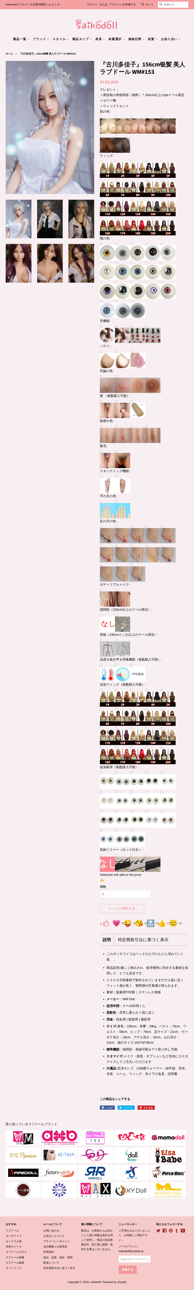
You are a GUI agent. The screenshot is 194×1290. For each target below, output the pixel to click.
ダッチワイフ (14, 1235)
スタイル (59, 39)
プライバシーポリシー (56, 1241)
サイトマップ (14, 1267)
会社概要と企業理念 (55, 1246)
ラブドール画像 (15, 1257)
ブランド (40, 39)
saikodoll (95, 1282)
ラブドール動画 (15, 1262)
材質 (152, 39)
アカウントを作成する (122, 4)
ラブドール (12, 1230)
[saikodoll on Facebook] (164, 1231)
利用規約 (48, 1251)
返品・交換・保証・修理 (58, 1257)
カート (150, 4)
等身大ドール (14, 1246)
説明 (107, 940)
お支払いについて (54, 1235)
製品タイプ (81, 39)
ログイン (92, 4)
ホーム (9, 53)
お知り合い (170, 39)
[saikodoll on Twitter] (158, 1231)
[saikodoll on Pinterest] (171, 1231)
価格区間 (135, 39)
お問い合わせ (51, 1230)
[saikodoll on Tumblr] (177, 1231)
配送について (51, 1262)
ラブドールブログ (16, 1251)
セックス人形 (14, 1241)
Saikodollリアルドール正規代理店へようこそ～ (34, 4)
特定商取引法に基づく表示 (143, 940)
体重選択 (115, 39)
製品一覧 (20, 39)
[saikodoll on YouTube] (183, 1231)
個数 (103, 887)
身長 (99, 39)
